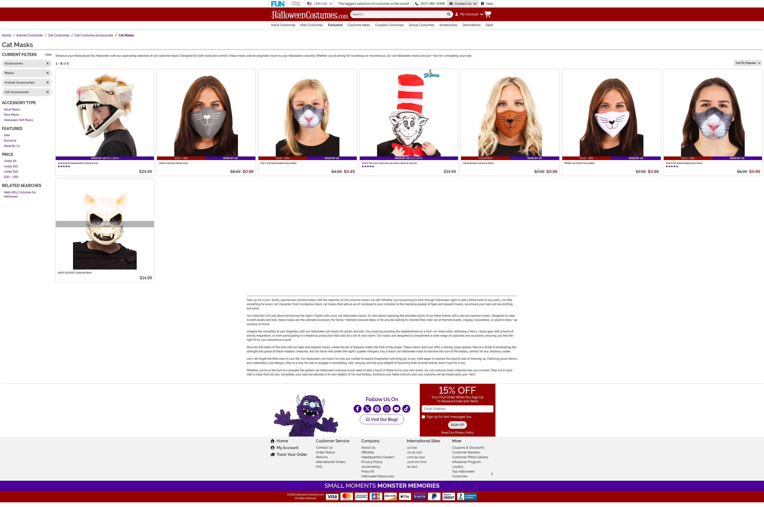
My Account (287, 447)
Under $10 (11, 166)
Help (489, 4)
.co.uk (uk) (414, 452)
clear (48, 55)
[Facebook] (358, 409)
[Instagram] (387, 409)
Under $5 (10, 161)
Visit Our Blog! (384, 419)
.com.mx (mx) (417, 462)
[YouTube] (397, 409)
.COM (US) (321, 3)
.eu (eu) (412, 467)
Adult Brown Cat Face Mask (478, 163)
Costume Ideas (359, 25)
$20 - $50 (11, 177)
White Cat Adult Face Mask (579, 163)
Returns (322, 457)
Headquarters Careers (377, 457)
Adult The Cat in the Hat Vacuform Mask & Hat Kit (389, 163)
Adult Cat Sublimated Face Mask (684, 163)
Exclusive (335, 25)
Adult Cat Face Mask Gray (173, 163)
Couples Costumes (389, 25)
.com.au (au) (416, 457)
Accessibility (370, 467)
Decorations (472, 25)
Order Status (325, 452)
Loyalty (457, 467)
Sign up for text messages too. (449, 417)
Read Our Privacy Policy (457, 432)
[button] (469, 14)
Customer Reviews (466, 452)
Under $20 (11, 172)
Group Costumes (421, 25)
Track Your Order (292, 454)
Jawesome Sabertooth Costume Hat (78, 163)
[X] (367, 409)
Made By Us (12, 146)
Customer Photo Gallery (470, 457)
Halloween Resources (377, 476)
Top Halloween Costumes (463, 474)
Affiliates (367, 452)
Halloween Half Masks (18, 120)
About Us (368, 447)
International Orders (331, 462)
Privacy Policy (372, 462)
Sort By (746, 62)
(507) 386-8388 (432, 4)
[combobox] (397, 14)
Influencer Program (466, 462)
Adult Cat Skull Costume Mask (75, 272)
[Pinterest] (377, 409)
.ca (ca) (412, 447)
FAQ (319, 467)
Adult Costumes (283, 25)
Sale (7, 135)
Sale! (489, 25)
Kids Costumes (311, 25)
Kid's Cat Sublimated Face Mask (278, 163)
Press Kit (367, 471)
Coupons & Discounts (468, 447)
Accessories (448, 25)
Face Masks (11, 115)
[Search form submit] (449, 14)
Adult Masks (12, 109)
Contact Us (463, 4)
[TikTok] (406, 409)
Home (282, 441)
